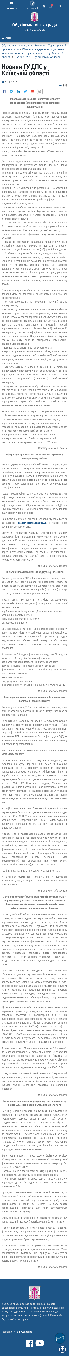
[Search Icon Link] (60, 6)
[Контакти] (11, 3)
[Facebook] (29, 1343)
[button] (4, 91)
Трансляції (32, 8)
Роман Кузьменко (22, 1331)
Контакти (12, 8)
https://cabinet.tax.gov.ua (32, 522)
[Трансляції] (32, 3)
